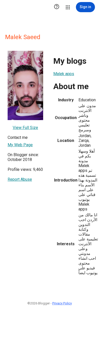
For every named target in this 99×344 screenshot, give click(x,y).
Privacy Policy (62, 303)
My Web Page (20, 144)
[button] (57, 7)
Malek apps (63, 73)
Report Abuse (20, 179)
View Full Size (25, 127)
